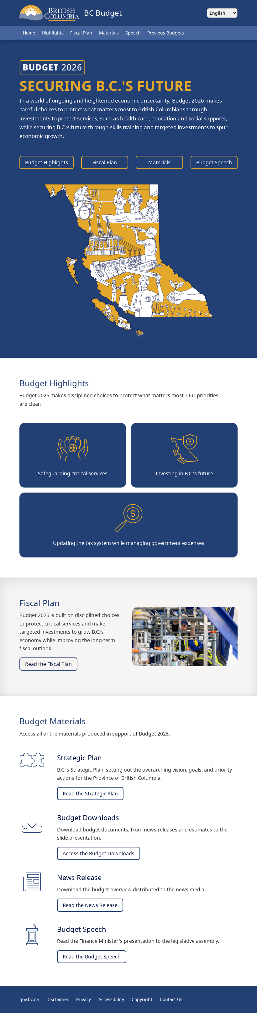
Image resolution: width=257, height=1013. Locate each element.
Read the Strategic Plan (90, 793)
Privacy (83, 999)
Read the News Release (90, 905)
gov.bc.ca (29, 999)
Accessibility (111, 999)
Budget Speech (214, 162)
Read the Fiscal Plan (48, 664)
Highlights (53, 33)
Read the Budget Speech (92, 956)
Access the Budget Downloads (98, 853)
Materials (109, 33)
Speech (133, 33)
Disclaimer (57, 999)
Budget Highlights (46, 162)
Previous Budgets (165, 33)
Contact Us (171, 999)
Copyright (142, 999)
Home (29, 33)
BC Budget (103, 13)
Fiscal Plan (81, 33)
